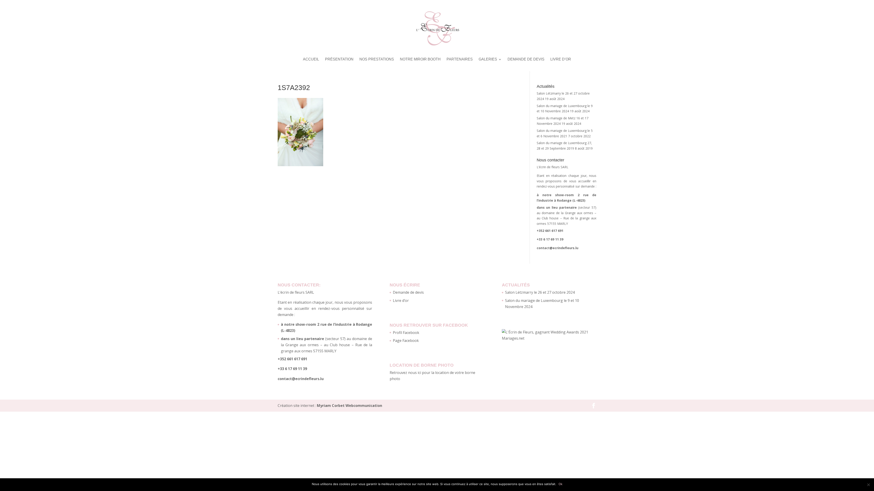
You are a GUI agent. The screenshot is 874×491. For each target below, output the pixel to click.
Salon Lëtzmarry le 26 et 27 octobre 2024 (540, 292)
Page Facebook (406, 340)
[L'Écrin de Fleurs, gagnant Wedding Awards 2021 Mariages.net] (549, 338)
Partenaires (460, 59)
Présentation (339, 59)
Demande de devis (526, 59)
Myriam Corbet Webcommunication (349, 405)
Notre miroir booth (420, 59)
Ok (560, 484)
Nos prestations (376, 59)
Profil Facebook (406, 332)
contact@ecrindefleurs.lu (557, 248)
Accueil (311, 59)
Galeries (488, 59)
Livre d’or (560, 59)
